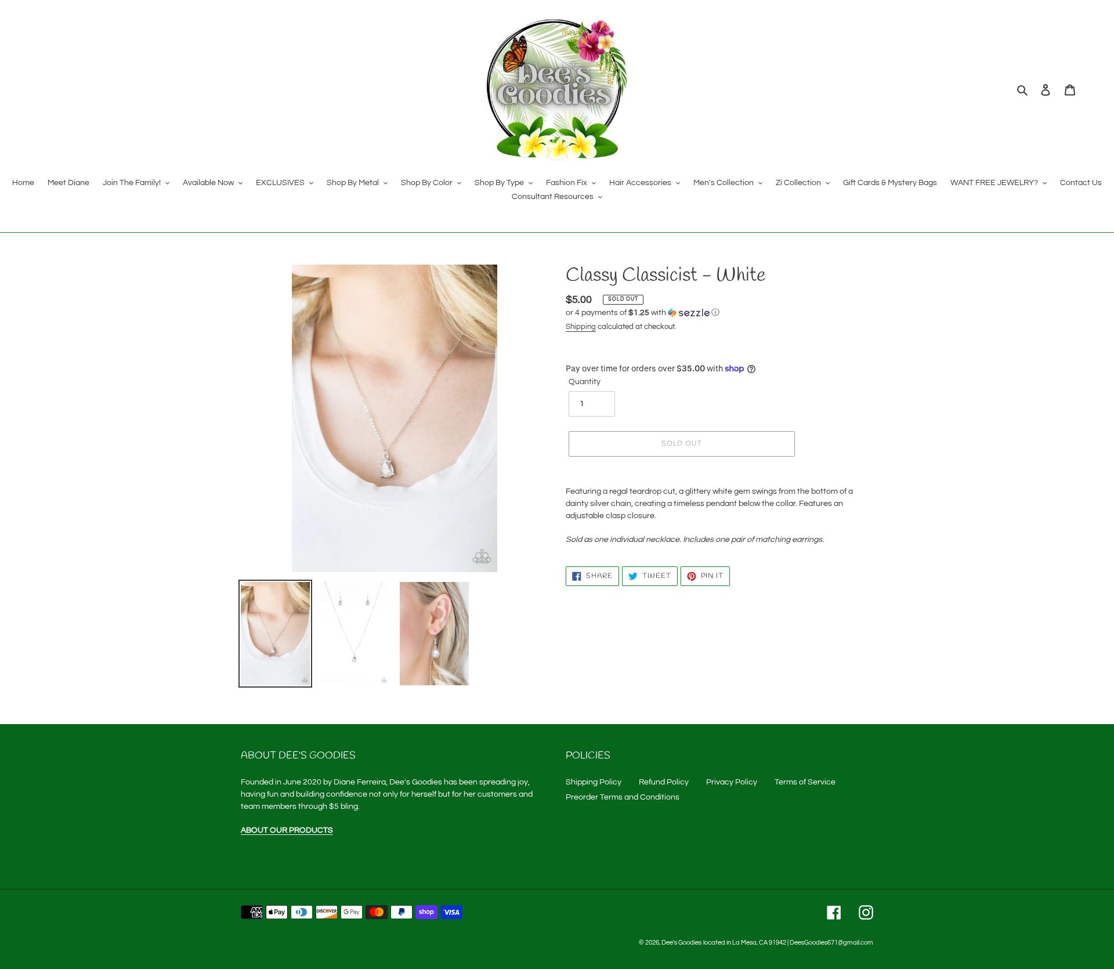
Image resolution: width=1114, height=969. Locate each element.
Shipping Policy (593, 782)
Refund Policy (664, 782)
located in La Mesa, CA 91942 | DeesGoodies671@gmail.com (788, 942)
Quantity (585, 382)
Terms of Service (805, 782)
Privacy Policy (731, 782)
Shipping (581, 327)
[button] (642, 313)
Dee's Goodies (681, 942)
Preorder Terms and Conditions (622, 797)
